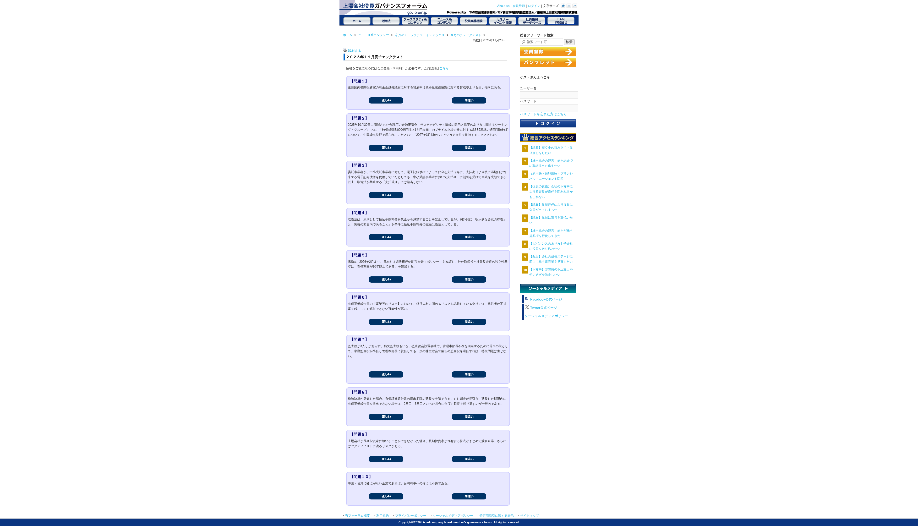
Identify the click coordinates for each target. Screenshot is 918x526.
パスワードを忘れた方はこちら (543, 114)
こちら (444, 68)
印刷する (354, 51)
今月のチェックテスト (465, 35)
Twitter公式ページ (543, 308)
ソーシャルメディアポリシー (546, 316)
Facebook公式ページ (545, 299)
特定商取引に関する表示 (497, 515)
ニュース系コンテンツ (373, 35)
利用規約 (382, 515)
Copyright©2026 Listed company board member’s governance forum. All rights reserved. (459, 522)
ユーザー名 (528, 88)
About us (503, 6)
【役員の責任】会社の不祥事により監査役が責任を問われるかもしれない (551, 192)
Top (906, 514)
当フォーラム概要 (357, 515)
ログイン (534, 6)
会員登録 (519, 6)
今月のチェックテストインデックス (420, 35)
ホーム (347, 35)
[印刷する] (345, 51)
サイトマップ (529, 515)
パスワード (528, 101)
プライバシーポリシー (410, 515)
